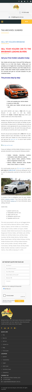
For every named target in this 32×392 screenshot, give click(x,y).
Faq (4, 335)
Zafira (10, 250)
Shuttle (7, 248)
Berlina (19, 224)
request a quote (9, 199)
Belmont (13, 224)
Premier (10, 233)
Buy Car (5, 338)
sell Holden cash (21, 233)
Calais (22, 224)
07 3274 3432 (25, 12)
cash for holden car (15, 226)
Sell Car (5, 341)
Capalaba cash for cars (13, 218)
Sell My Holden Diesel (14, 245)
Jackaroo (28, 231)
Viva (7, 250)
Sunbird (17, 248)
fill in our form (21, 168)
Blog (26, 21)
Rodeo (14, 233)
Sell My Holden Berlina (13, 237)
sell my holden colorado (11, 243)
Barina (9, 224)
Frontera (10, 228)
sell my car (17, 222)
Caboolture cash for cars (13, 216)
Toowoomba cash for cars (14, 212)
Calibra (27, 224)
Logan (4, 363)
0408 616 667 (12, 170)
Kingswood (4, 233)
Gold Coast (5, 366)
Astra (5, 224)
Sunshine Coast (7, 369)
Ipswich (5, 356)
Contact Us (5, 344)
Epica (6, 228)
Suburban (12, 248)
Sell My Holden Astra (13, 235)
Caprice (3, 226)
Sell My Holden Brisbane (13, 42)
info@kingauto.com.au (17, 17)
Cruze (2, 228)
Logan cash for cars (12, 214)
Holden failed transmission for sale (16, 231)
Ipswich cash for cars (12, 211)
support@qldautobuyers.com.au (11, 381)
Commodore (24, 226)
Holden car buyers (18, 228)
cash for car (13, 139)
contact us (13, 201)
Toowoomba (6, 360)
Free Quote (5, 350)
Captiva (8, 226)
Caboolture (5, 372)
